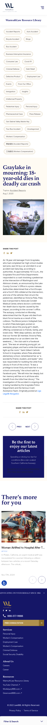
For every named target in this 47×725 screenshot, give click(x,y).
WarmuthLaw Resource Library (16, 680)
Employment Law (33, 76)
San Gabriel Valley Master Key (17, 121)
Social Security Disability (13, 654)
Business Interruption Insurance (18, 54)
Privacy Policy (15, 710)
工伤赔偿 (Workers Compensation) (19, 151)
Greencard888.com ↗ (12, 693)
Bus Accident (11, 47)
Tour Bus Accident (13, 129)
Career (6, 669)
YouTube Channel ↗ (11, 685)
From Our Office (24, 84)
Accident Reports (13, 32)
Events (8, 84)
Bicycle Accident (12, 39)
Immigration (10, 91)
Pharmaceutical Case (14, 114)
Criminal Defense (12, 69)
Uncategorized (33, 129)
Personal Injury (31, 106)
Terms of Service (31, 710)
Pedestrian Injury (12, 106)
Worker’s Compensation (13, 638)
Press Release (35, 114)
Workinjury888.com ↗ (12, 689)
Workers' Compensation (15, 136)
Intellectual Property (14, 99)
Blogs (28, 39)
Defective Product (13, 76)
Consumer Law (12, 61)
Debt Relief (30, 69)
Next (42, 580)
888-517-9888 (15, 615)
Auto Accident (32, 32)
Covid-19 (28, 61)
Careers (6, 665)
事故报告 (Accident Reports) (17, 144)
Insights (25, 91)
